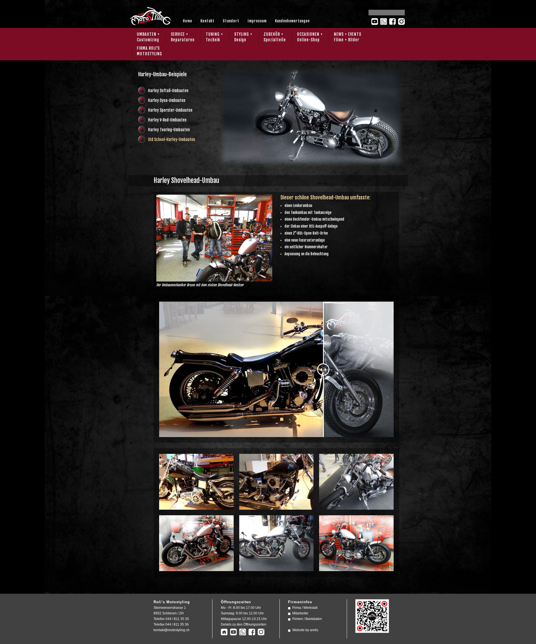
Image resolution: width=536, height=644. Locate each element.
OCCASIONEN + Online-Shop (310, 37)
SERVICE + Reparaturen (183, 37)
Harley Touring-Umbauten (169, 129)
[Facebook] (392, 21)
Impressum (257, 21)
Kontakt (207, 21)
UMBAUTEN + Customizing (148, 37)
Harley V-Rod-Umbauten (167, 120)
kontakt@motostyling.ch (172, 630)
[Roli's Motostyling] (372, 630)
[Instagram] (401, 21)
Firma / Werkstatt (304, 608)
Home (187, 21)
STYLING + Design (243, 37)
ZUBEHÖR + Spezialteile (275, 37)
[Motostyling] (149, 23)
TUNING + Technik (214, 37)
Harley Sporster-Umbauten (170, 110)
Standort (231, 21)
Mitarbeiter (300, 613)
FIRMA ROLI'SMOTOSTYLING (149, 51)
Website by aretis (305, 630)
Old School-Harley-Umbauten (171, 139)
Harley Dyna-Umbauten (166, 100)
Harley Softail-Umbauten (168, 90)
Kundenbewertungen (292, 21)
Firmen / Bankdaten (307, 619)
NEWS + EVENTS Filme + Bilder (347, 37)
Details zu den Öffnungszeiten (243, 624)
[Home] (224, 633)
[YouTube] (374, 21)
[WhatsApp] (383, 21)
